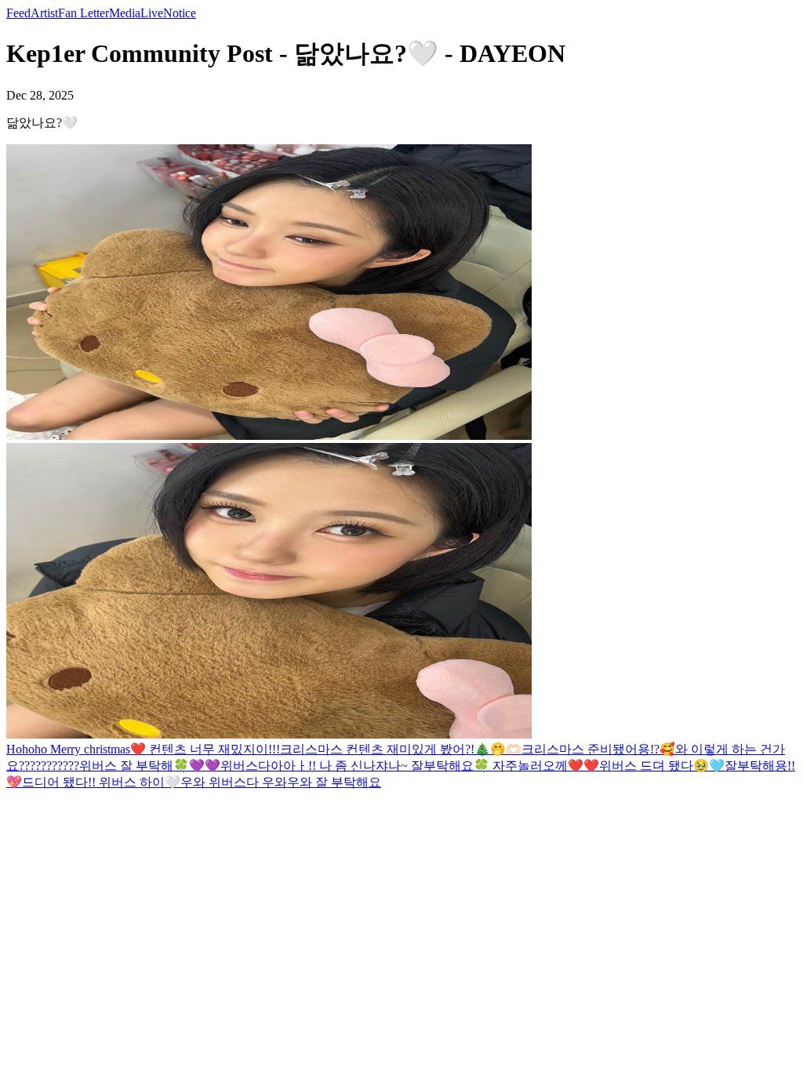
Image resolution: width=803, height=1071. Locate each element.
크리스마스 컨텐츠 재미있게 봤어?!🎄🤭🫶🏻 (400, 749)
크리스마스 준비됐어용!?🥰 (598, 749)
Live (151, 13)
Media (124, 13)
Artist (44, 13)
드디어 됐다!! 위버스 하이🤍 (101, 782)
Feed (18, 13)
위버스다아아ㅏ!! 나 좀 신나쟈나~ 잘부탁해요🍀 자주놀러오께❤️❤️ (409, 765)
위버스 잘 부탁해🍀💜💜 (149, 765)
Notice (179, 13)
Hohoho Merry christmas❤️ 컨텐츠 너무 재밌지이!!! (143, 749)
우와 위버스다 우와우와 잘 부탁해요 (280, 782)
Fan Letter (83, 13)
